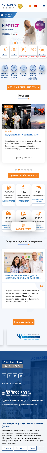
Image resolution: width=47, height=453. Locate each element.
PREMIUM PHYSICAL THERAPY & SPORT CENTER (32, 76)
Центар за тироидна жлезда (14, 75)
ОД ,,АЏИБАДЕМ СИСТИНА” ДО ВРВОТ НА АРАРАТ (21, 135)
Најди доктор (23, 201)
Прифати (7, 448)
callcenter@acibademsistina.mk (24, 405)
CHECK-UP (42, 74)
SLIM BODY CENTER (23, 75)
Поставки (20, 448)
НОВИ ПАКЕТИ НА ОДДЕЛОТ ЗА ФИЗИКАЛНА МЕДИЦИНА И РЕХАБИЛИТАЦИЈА (31, 16)
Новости (8, 106)
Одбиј (32, 448)
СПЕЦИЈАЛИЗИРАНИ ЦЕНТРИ (23, 87)
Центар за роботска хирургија (4, 75)
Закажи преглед (8, 201)
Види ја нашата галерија (38, 200)
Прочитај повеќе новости (23, 175)
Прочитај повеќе (23, 157)
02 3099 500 (24, 56)
